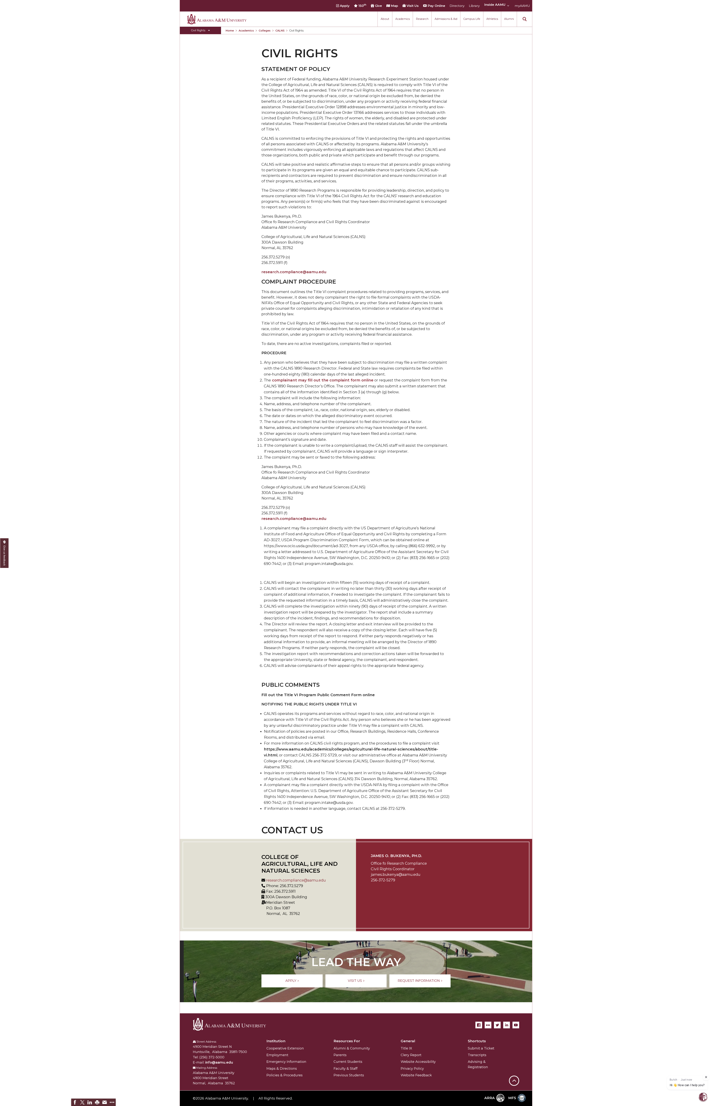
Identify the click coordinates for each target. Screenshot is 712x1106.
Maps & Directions (281, 1069)
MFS (512, 1098)
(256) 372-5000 (211, 1057)
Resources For (347, 1041)
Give (378, 6)
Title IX (406, 1048)
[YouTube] (515, 1025)
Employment (277, 1055)
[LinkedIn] (506, 1025)
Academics (402, 19)
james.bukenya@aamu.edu (395, 874)
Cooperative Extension (285, 1048)
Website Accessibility (418, 1062)
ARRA (489, 1098)
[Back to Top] (514, 1062)
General (408, 1041)
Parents (340, 1055)
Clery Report (411, 1055)
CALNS (279, 30)
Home (230, 30)
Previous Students (349, 1075)
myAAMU (522, 6)
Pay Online (436, 6)
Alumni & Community (352, 1048)
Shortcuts (477, 1041)
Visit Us (412, 6)
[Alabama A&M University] (233, 1024)
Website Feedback (416, 1075)
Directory (457, 6)
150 (361, 6)
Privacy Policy (412, 1069)
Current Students (348, 1062)
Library (474, 6)
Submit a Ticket (481, 1048)
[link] (75, 1102)
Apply (344, 6)
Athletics (492, 19)
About (385, 19)
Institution (275, 1041)
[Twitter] (497, 1025)
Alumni (509, 19)
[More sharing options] (112, 1102)
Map (394, 6)
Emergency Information (286, 1062)
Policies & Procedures (284, 1075)
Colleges (265, 30)
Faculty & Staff (345, 1069)
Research (422, 19)
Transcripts (477, 1055)
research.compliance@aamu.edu (295, 880)
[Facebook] (478, 1025)
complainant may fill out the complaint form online (322, 380)
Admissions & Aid (446, 19)
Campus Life (471, 19)
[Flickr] (488, 1025)
